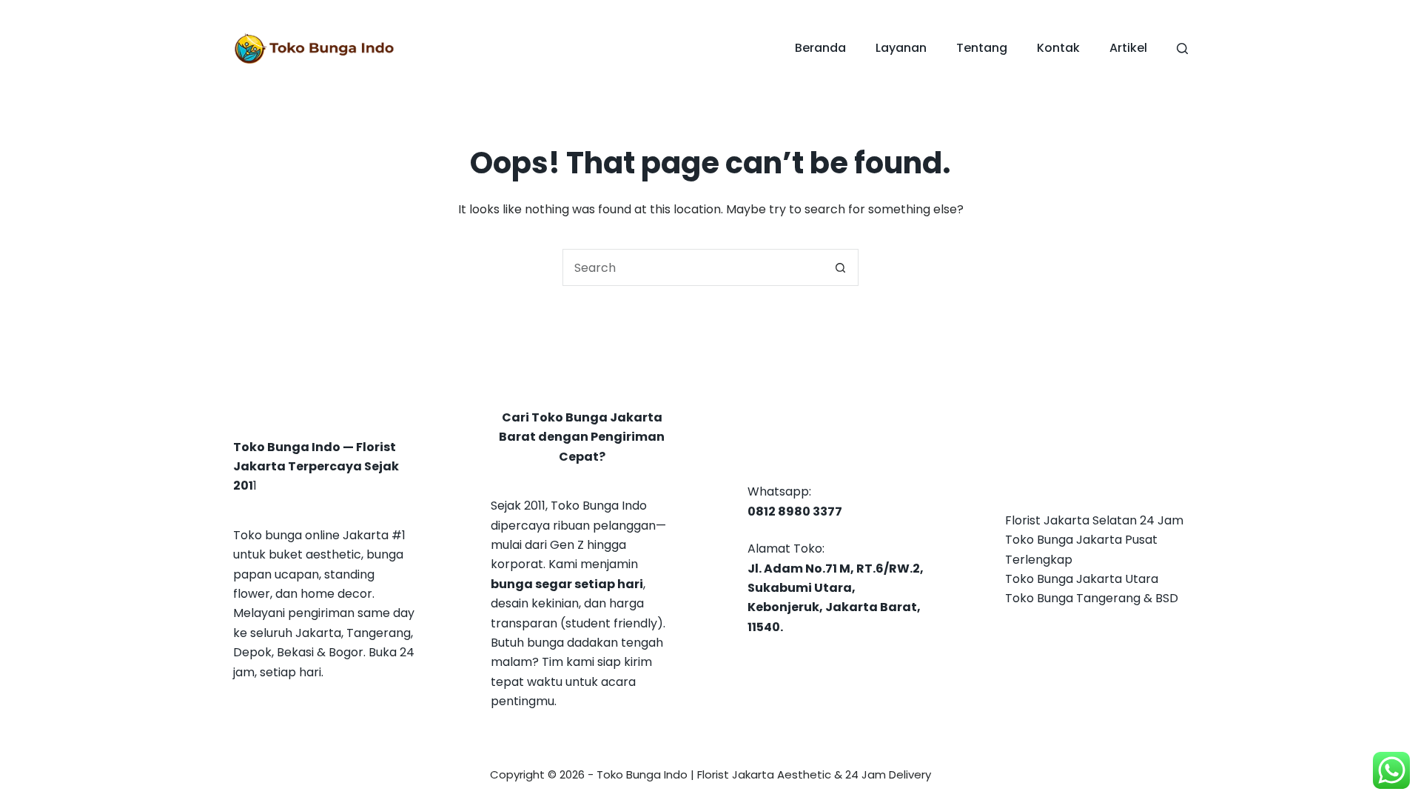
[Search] (1182, 48)
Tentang (981, 47)
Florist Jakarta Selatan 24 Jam (1094, 520)
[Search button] (840, 267)
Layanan (901, 47)
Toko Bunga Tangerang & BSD (1091, 598)
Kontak (1058, 47)
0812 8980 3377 (795, 511)
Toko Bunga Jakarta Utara (1081, 578)
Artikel (1128, 47)
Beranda (820, 47)
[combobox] (692, 267)
